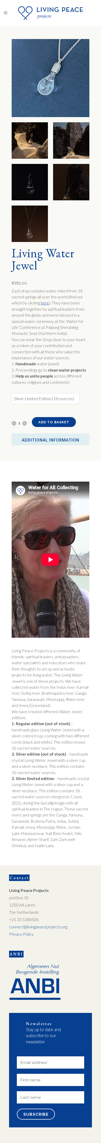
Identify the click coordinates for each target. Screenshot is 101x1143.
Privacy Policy (21, 934)
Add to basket (53, 422)
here (45, 303)
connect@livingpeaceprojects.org (38, 926)
